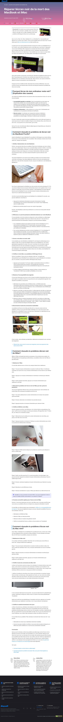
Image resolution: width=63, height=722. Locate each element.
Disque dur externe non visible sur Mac (23, 690)
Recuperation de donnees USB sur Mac (23, 695)
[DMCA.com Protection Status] (59, 716)
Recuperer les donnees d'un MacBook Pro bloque (38, 687)
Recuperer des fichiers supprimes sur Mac (8, 693)
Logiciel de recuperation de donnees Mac (7, 687)
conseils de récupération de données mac (18, 4)
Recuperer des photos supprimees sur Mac (7, 698)
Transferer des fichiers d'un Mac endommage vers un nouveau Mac (39, 693)
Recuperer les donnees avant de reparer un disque (55, 688)
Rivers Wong (29, 18)
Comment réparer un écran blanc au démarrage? (24, 648)
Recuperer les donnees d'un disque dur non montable (23, 687)
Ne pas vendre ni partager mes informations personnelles (46, 716)
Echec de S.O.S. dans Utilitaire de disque (23, 693)
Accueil (5, 4)
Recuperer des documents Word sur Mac (7, 695)
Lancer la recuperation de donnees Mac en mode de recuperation (39, 690)
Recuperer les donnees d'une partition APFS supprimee (55, 693)
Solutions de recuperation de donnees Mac (6, 690)
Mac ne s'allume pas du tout (24, 42)
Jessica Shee (48, 18)
